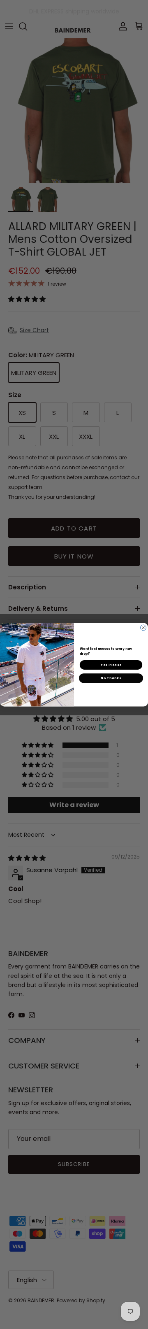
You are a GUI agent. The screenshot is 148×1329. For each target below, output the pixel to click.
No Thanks (111, 678)
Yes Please (111, 664)
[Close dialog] (143, 628)
